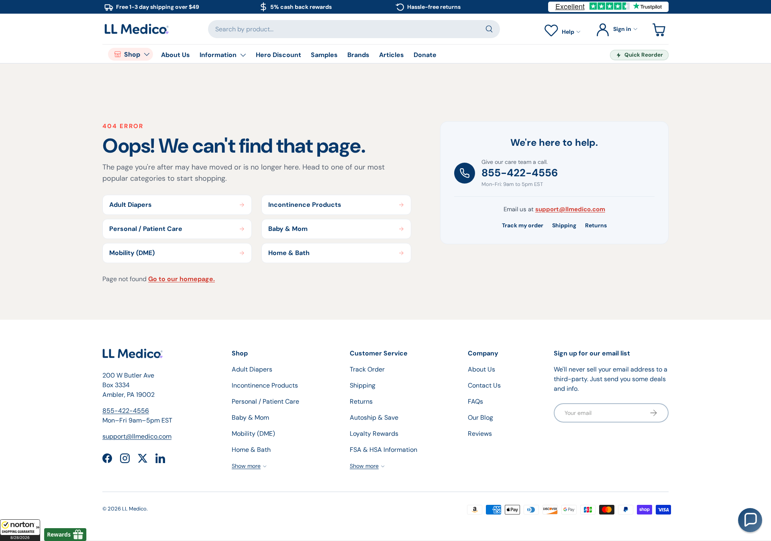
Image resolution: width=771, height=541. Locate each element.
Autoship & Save (374, 417)
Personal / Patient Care (265, 401)
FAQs (475, 401)
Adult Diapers (252, 369)
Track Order (367, 369)
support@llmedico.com (570, 209)
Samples (324, 55)
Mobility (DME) (253, 433)
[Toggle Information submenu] (243, 55)
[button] (20, 530)
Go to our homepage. (181, 279)
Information (218, 55)
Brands (358, 55)
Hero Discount (278, 55)
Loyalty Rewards (374, 433)
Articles (391, 55)
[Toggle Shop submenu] (146, 54)
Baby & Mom (250, 417)
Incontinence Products (265, 385)
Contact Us (484, 385)
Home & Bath (251, 449)
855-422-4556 (519, 173)
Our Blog (480, 417)
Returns (596, 225)
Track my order (522, 225)
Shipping (564, 225)
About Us (175, 55)
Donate (425, 55)
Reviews (480, 433)
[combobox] (354, 29)
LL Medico (134, 508)
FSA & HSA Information (383, 449)
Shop (132, 54)
